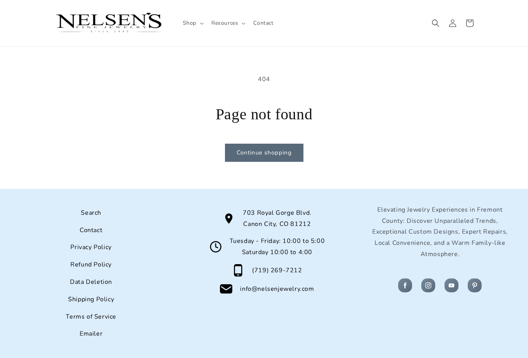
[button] (192, 23)
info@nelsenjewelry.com (277, 289)
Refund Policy (91, 264)
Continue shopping (264, 152)
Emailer (91, 333)
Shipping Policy (91, 299)
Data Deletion (91, 282)
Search (91, 213)
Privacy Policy (90, 247)
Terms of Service (91, 316)
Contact (91, 230)
